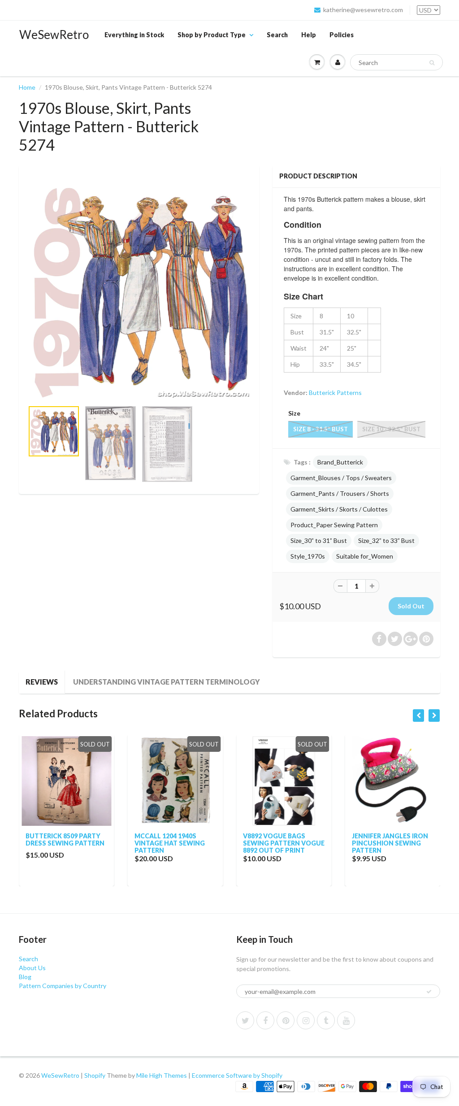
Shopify (94, 1075)
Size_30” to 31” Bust (318, 540)
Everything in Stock (134, 35)
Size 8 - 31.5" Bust (320, 429)
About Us (32, 968)
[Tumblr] (326, 1020)
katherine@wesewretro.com (363, 9)
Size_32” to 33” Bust (386, 540)
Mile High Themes (161, 1075)
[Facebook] (265, 1020)
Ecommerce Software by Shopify (237, 1075)
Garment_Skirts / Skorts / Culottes (339, 509)
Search (277, 35)
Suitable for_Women (364, 556)
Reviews (42, 681)
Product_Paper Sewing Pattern (334, 525)
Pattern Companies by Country (62, 985)
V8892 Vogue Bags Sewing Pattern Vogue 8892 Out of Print (284, 843)
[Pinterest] (285, 1020)
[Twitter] (245, 1020)
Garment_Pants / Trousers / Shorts (339, 493)
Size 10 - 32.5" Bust (391, 429)
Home (27, 87)
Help (308, 35)
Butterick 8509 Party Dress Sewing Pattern (65, 839)
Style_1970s (307, 556)
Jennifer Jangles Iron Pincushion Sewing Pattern (390, 843)
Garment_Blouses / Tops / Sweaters (341, 477)
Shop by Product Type (212, 35)
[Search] (432, 63)
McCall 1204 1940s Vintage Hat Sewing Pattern (169, 843)
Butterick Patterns (335, 392)
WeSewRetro (54, 34)
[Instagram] (306, 1020)
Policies (341, 35)
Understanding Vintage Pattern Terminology (166, 681)
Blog (25, 976)
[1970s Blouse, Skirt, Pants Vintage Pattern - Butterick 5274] (139, 287)
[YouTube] (346, 1020)
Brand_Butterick (340, 462)
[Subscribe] (429, 992)
